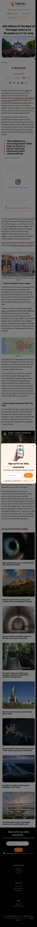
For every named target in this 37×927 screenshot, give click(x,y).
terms (22, 481)
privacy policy (30, 481)
